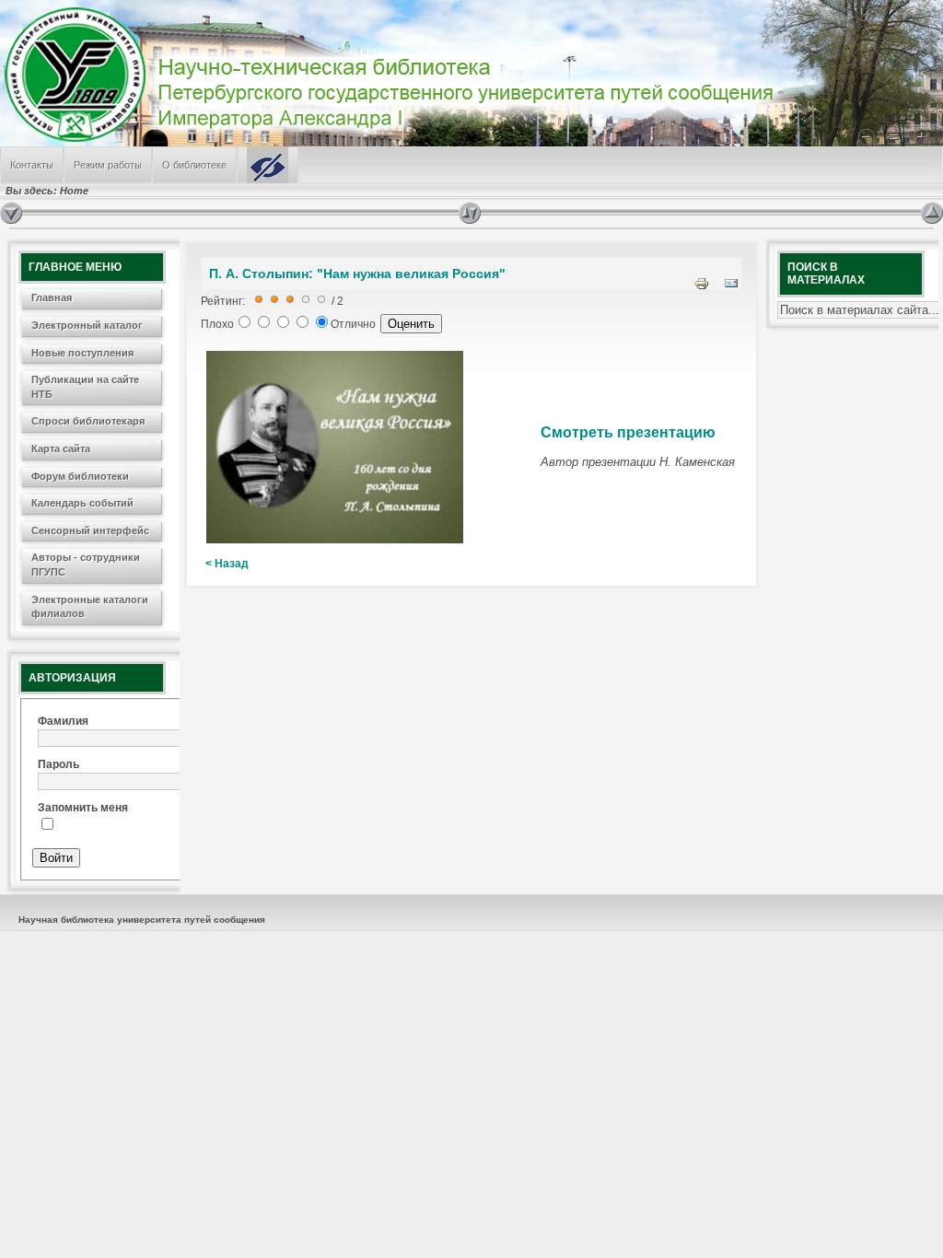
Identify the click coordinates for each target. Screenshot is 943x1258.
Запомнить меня (83, 807)
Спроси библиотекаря (88, 420)
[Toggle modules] (690, 213)
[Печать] (702, 287)
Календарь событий (82, 502)
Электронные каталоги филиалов (89, 607)
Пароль (58, 764)
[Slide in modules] (11, 213)
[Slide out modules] (932, 213)
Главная (51, 297)
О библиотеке (194, 164)
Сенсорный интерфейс (90, 530)
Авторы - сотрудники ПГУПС (85, 564)
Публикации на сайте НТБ (85, 387)
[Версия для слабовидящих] (267, 164)
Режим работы (108, 164)
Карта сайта (60, 448)
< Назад (227, 563)
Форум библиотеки (80, 476)
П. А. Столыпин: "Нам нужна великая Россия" (357, 273)
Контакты (31, 164)
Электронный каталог (87, 325)
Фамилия (63, 721)
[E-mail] (731, 287)
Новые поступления (82, 352)
